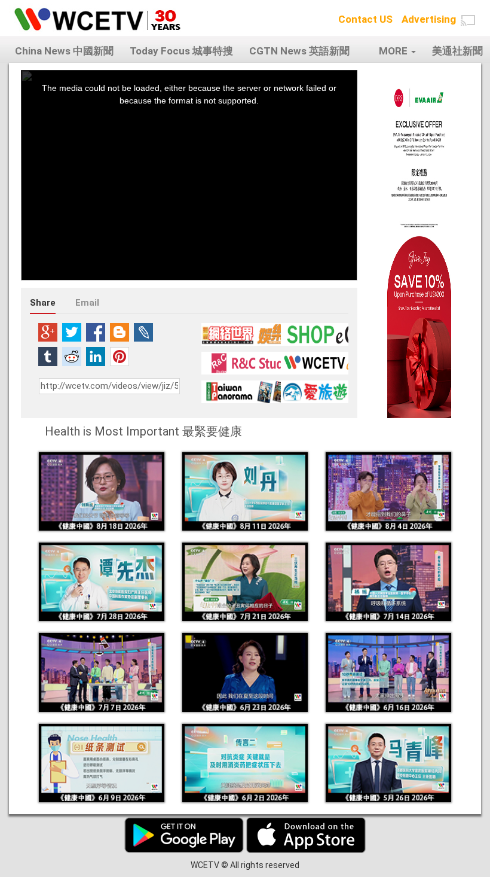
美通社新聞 (457, 51)
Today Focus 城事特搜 (181, 51)
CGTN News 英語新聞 (299, 51)
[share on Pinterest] (119, 356)
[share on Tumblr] (47, 356)
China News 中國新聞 (64, 51)
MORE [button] (394, 51)
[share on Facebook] (95, 332)
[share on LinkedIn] (95, 356)
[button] (467, 20)
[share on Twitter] (71, 332)
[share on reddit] (71, 356)
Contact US (365, 19)
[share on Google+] (47, 332)
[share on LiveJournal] (143, 332)
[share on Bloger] (119, 332)
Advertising (429, 19)
